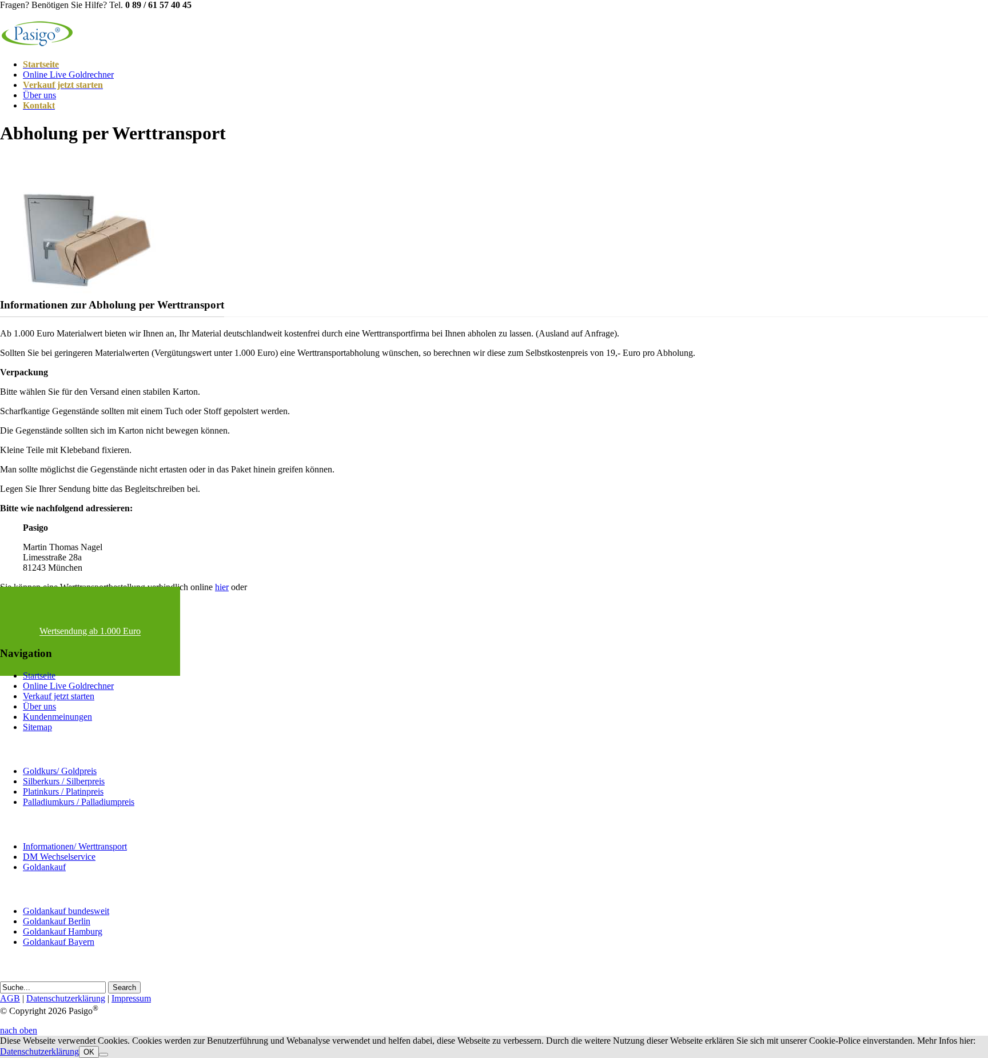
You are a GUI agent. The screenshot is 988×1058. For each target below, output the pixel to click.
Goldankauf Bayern (58, 942)
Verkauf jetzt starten (58, 696)
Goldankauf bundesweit (66, 911)
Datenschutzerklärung (65, 998)
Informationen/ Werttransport (75, 846)
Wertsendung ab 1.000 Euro (90, 631)
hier (222, 587)
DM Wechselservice (59, 856)
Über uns (39, 95)
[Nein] (103, 1054)
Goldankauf (44, 867)
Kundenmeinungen (57, 717)
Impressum (131, 998)
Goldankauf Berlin (56, 921)
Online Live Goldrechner (68, 74)
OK (88, 1052)
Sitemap (37, 727)
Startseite (39, 675)
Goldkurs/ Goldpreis (60, 771)
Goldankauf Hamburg (62, 931)
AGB (10, 998)
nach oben (18, 1030)
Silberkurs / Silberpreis (64, 781)
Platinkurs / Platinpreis (63, 791)
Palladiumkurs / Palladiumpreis (78, 802)
